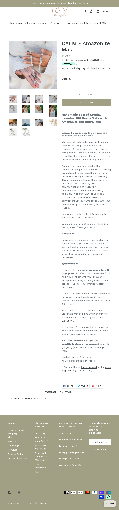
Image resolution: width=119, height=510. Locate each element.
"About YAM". (69, 320)
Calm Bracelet (89, 367)
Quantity (66, 78)
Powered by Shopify (37, 503)
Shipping (80, 68)
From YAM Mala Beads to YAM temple (42, 456)
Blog (37, 472)
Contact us (65, 433)
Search (12, 441)
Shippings (13, 445)
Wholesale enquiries (70, 439)
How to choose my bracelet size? (16, 434)
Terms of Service (17, 458)
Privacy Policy (15, 454)
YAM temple (21, 503)
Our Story (40, 433)
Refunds (12, 449)
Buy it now (86, 102)
